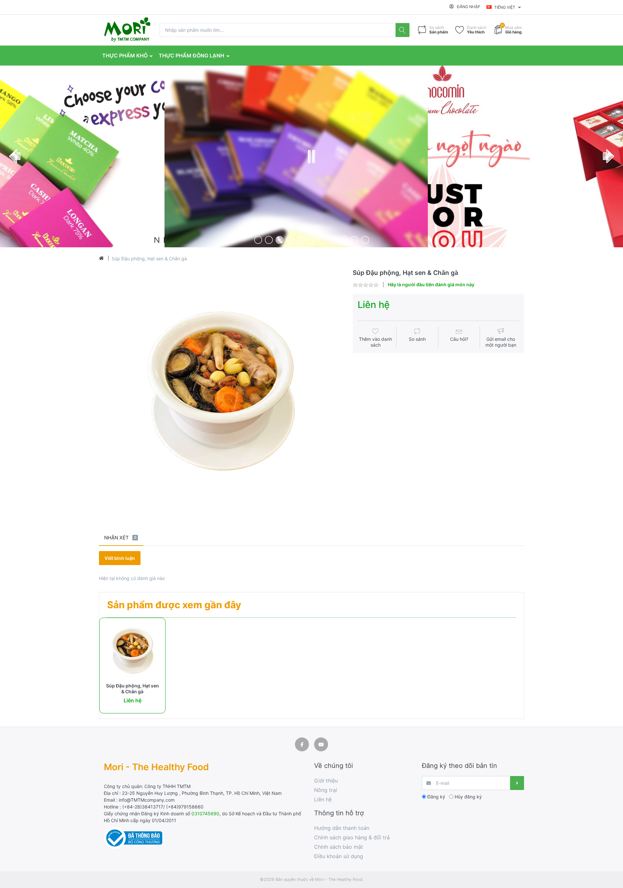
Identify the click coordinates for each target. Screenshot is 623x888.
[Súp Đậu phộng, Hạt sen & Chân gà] (221, 391)
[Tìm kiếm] (402, 30)
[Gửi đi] (517, 783)
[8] (333, 240)
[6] (312, 240)
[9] (344, 240)
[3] (279, 240)
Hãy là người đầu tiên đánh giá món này (431, 284)
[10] (354, 240)
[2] (269, 240)
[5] (301, 240)
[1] (258, 240)
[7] (322, 240)
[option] (221, 391)
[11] (365, 240)
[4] (290, 240)
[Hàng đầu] (101, 258)
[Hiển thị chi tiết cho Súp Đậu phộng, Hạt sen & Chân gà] (132, 651)
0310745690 (205, 813)
